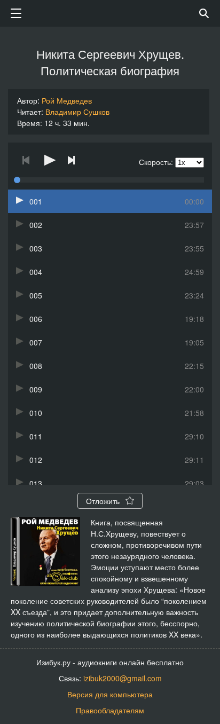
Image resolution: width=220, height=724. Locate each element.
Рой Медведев (67, 100)
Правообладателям (110, 710)
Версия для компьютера (110, 694)
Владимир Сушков (77, 111)
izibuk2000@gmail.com (122, 678)
